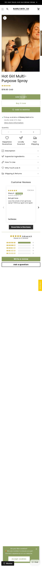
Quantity (5, 128)
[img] (12, 190)
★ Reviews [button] (40, 285)
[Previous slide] (3, 207)
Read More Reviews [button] (21, 227)
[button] (2, 9)
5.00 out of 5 (27, 236)
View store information (13, 123)
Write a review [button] (21, 259)
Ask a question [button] (20, 264)
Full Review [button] (12, 219)
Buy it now (21, 103)
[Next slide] (38, 207)
